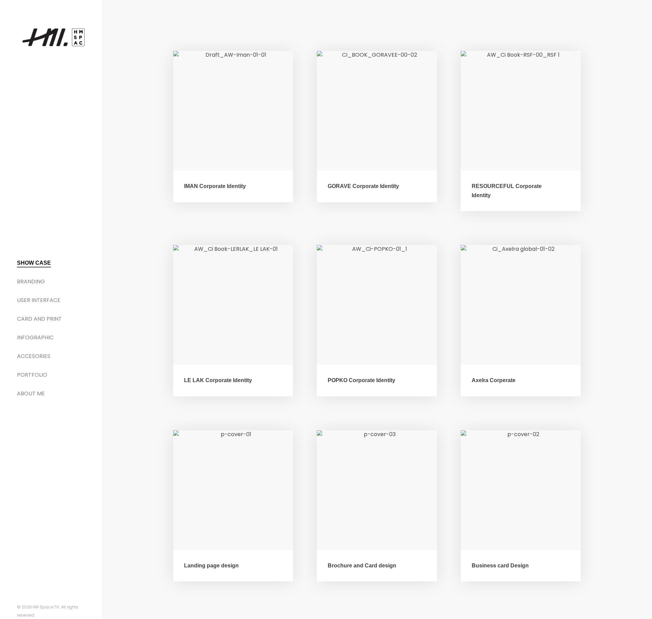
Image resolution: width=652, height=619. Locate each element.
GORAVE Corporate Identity (363, 186)
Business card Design (500, 565)
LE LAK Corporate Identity (218, 380)
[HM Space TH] (53, 37)
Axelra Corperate (493, 380)
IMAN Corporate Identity (215, 186)
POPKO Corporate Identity (361, 380)
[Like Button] (276, 185)
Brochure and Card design (362, 565)
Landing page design (211, 565)
